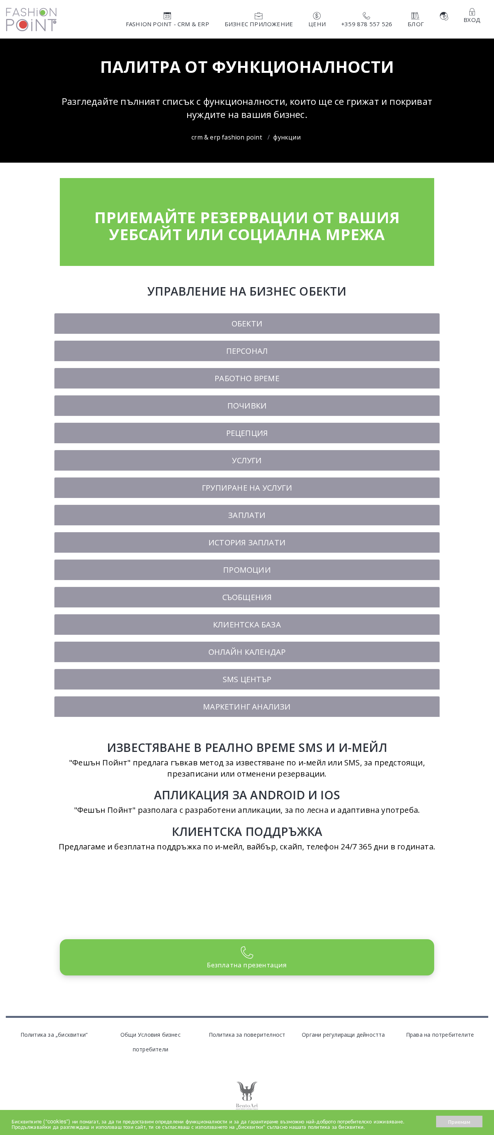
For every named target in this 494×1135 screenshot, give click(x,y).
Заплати (247, 515)
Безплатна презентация (247, 964)
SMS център (247, 679)
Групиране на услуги (247, 487)
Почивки (247, 405)
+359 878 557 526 (366, 24)
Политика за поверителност (247, 1034)
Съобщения (247, 597)
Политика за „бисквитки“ (54, 1034)
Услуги (247, 460)
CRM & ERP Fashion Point (226, 137)
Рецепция (247, 433)
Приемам (459, 1121)
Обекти (247, 323)
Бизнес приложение (259, 24)
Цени (317, 24)
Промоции (247, 569)
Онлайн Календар (247, 651)
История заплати (247, 542)
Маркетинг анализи (247, 706)
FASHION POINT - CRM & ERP (167, 24)
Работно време (247, 378)
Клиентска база (247, 624)
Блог (416, 24)
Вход (472, 20)
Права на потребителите (440, 1034)
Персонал (247, 350)
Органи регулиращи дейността (343, 1034)
